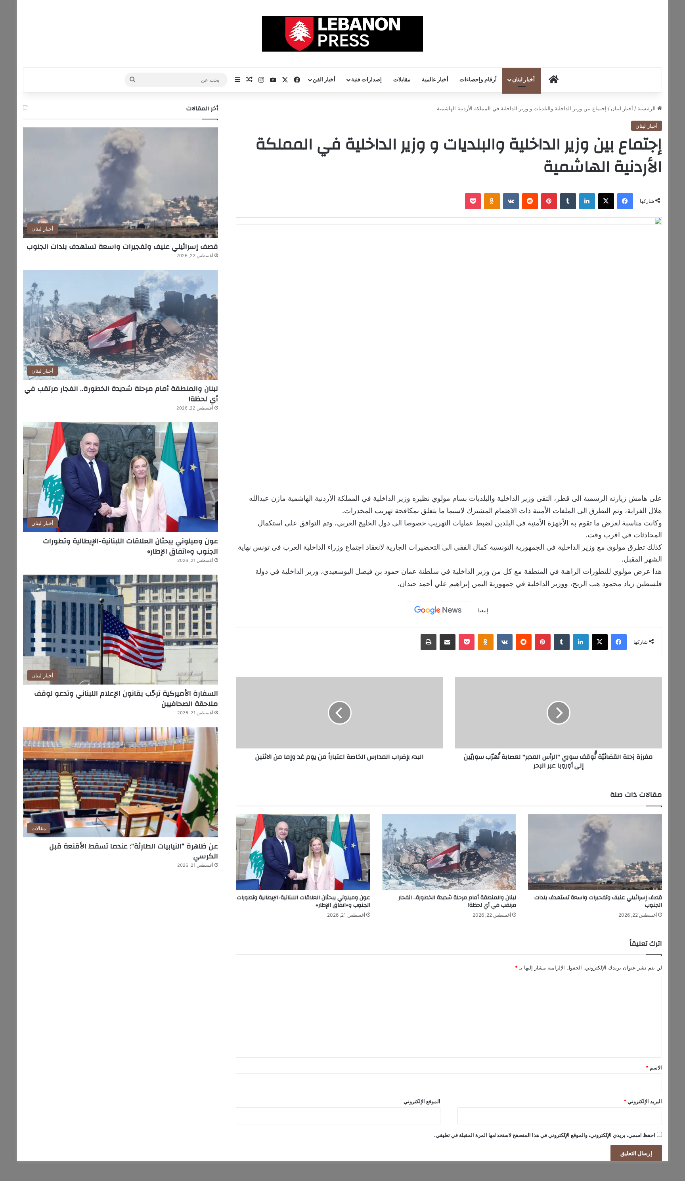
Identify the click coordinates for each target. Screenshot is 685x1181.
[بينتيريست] (549, 201)
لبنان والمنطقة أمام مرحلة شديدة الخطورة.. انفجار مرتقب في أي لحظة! (457, 901)
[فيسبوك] (625, 201)
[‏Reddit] (530, 201)
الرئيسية (647, 108)
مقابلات (402, 80)
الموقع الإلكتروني (422, 1101)
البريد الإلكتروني (643, 1101)
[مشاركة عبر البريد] (447, 642)
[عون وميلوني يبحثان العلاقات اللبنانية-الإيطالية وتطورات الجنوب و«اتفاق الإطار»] (303, 852)
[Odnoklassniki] (492, 201)
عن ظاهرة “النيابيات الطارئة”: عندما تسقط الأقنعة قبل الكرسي (133, 851)
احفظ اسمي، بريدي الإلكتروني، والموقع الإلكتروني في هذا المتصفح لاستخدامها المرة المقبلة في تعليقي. (544, 1135)
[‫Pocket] (473, 201)
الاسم (654, 1067)
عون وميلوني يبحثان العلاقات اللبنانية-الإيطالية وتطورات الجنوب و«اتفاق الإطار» (303, 901)
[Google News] (438, 610)
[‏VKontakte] (511, 201)
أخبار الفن (324, 80)
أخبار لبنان (523, 80)
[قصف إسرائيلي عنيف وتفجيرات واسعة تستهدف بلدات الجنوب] (595, 852)
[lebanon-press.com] (342, 34)
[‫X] (606, 201)
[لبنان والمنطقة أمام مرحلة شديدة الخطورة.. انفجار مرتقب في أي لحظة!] (449, 852)
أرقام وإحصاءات (478, 80)
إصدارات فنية (366, 80)
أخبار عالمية (435, 80)
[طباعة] (428, 642)
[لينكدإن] (587, 201)
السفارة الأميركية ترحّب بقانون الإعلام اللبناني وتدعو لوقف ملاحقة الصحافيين (126, 698)
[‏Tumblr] (568, 201)
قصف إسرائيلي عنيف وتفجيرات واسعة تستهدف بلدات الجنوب (598, 901)
